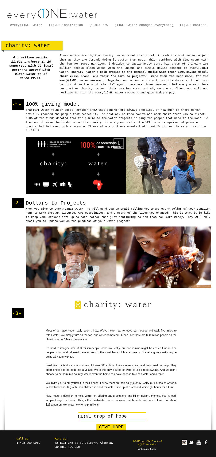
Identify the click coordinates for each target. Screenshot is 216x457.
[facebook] (205, 442)
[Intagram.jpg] (184, 442)
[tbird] (191, 442)
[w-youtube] (198, 442)
